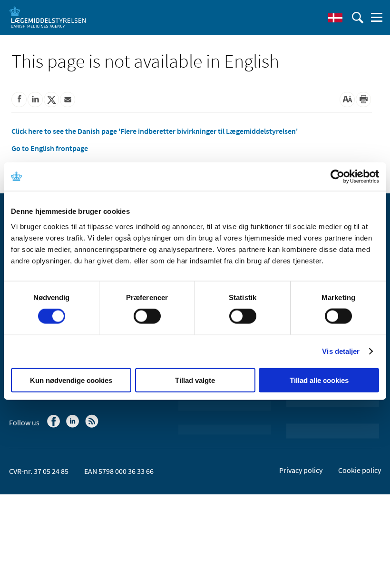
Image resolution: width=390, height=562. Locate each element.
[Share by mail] (67, 99)
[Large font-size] (347, 99)
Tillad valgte (195, 380)
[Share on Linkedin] (35, 99)
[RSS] (92, 426)
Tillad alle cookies (319, 380)
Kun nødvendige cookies (71, 380)
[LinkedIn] (73, 426)
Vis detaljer (341, 351)
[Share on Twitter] (51, 99)
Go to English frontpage (49, 148)
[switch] (147, 316)
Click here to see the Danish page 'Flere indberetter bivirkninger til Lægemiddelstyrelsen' (154, 131)
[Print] (363, 99)
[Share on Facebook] (19, 99)
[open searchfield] (357, 17)
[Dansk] (335, 17)
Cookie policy (359, 470)
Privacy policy (300, 470)
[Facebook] (54, 426)
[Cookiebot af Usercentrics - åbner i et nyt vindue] (337, 177)
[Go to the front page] (48, 17)
